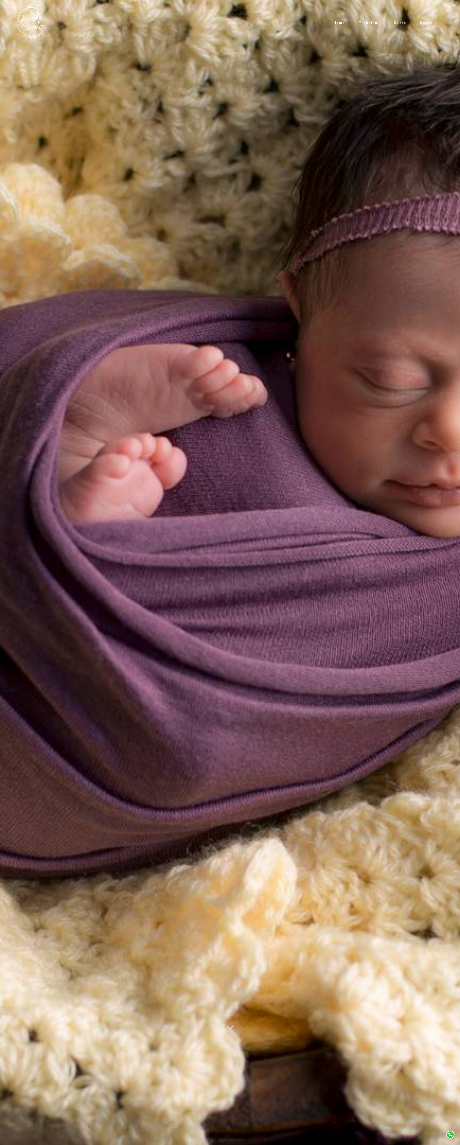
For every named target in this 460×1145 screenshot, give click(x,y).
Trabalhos (369, 23)
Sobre (400, 23)
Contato (428, 23)
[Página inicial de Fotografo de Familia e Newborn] (32, 23)
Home (339, 23)
